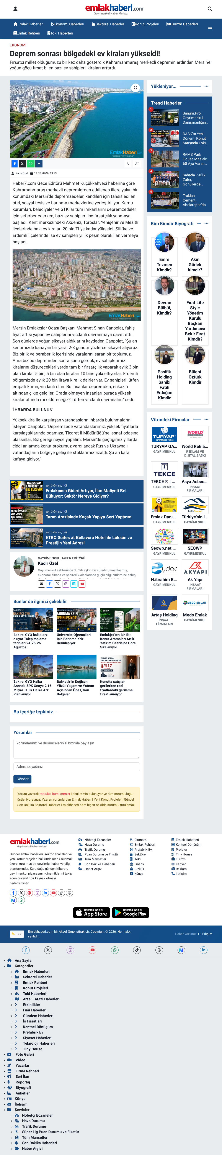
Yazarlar (22, 1065)
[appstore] (92, 912)
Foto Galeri (24, 1054)
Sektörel (140, 854)
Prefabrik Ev (143, 850)
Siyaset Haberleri (37, 1038)
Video (20, 1060)
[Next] (13, 900)
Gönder (22, 779)
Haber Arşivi (93, 869)
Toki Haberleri (61, 33)
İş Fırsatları (32, 1021)
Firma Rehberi (27, 1071)
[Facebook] (49, 584)
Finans (139, 864)
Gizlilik (139, 869)
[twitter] (48, 950)
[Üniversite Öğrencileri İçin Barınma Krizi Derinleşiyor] (76, 619)
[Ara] (210, 9)
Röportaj (22, 1082)
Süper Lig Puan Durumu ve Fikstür (50, 1132)
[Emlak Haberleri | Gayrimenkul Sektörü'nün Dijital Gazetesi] (114, 9)
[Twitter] (57, 584)
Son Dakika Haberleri (100, 864)
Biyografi (23, 1087)
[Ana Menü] (210, 29)
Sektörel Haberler (110, 24)
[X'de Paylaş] (22, 163)
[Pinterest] (29, 892)
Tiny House (184, 854)
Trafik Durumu (95, 850)
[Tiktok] (61, 892)
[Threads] (69, 892)
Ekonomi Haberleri (69, 24)
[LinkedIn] (45, 892)
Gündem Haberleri (38, 1016)
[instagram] (70, 950)
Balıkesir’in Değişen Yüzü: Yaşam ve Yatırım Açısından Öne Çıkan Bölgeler (75, 688)
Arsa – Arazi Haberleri (41, 999)
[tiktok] (137, 950)
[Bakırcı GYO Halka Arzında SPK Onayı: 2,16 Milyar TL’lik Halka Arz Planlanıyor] (33, 666)
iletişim (181, 874)
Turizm (181, 859)
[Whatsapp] (21, 900)
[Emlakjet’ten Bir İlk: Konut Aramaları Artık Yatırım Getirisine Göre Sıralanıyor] (120, 619)
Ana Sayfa (23, 960)
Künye (138, 874)
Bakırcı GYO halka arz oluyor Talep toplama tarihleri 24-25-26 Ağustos (30, 641)
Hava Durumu (94, 845)
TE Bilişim (205, 934)
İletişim (21, 1104)
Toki (137, 859)
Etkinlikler (31, 1005)
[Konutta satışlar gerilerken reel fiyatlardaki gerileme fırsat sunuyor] (120, 666)
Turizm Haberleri (184, 24)
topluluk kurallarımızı (55, 794)
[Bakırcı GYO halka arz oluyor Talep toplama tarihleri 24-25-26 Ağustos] (33, 619)
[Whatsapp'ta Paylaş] (30, 163)
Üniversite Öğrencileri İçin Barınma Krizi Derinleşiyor (74, 639)
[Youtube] (81, 584)
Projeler (181, 850)
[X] (21, 892)
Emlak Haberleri (31, 24)
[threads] (159, 950)
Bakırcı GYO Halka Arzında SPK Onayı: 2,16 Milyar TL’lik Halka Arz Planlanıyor (32, 688)
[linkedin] (203, 950)
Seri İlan (22, 1076)
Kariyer (181, 864)
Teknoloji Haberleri (38, 1043)
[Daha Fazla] (38, 163)
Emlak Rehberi (28, 33)
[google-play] (130, 912)
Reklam (181, 869)
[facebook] (26, 950)
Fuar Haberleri (34, 1010)
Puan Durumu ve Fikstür (102, 854)
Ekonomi (18, 45)
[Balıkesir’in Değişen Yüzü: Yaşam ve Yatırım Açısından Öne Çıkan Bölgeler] (76, 666)
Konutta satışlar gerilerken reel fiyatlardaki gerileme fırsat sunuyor (116, 688)
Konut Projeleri (147, 24)
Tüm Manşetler (95, 859)
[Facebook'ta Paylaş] (14, 163)
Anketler (22, 1093)
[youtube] (92, 950)
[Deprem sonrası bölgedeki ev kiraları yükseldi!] (77, 119)
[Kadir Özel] (23, 566)
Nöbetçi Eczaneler (98, 840)
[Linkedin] (73, 584)
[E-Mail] (41, 584)
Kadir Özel (22, 173)
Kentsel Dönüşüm (188, 845)
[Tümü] (206, 86)
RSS (19, 934)
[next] (181, 950)
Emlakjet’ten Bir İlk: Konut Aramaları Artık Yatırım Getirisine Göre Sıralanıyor (118, 641)
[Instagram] (65, 584)
